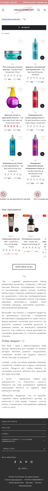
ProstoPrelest (19, 477)
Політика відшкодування (13, 480)
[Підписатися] (44, 448)
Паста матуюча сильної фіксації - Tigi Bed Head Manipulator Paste (12, 69)
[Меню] (3, 10)
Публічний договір (25, 486)
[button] (38, 10)
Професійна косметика (11, 19)
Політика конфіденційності (34, 479)
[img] (11, 75)
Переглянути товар (19, 58)
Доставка (29, 483)
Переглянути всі (24, 267)
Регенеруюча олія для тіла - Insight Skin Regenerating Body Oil (31, 241)
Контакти (38, 483)
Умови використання (16, 483)
